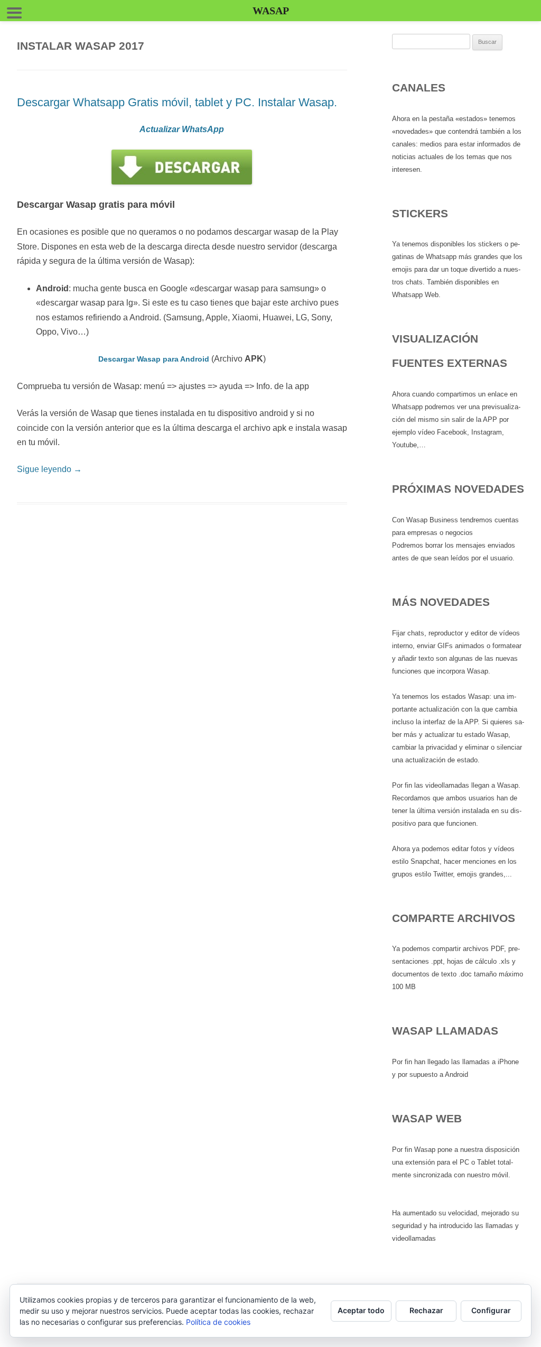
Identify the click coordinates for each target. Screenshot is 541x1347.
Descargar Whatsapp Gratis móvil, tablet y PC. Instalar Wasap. (177, 102)
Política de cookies (218, 1321)
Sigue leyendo (49, 469)
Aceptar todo (361, 1310)
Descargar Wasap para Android (153, 359)
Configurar (491, 1310)
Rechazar (426, 1310)
